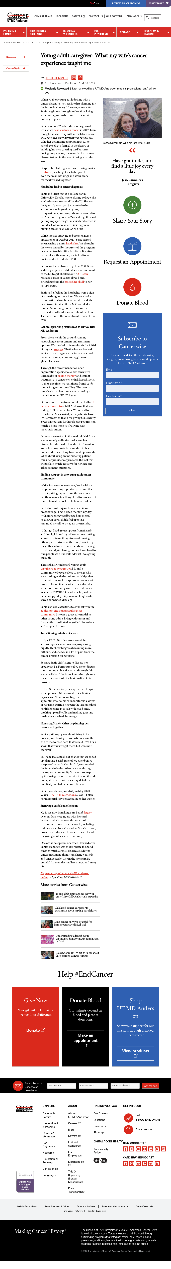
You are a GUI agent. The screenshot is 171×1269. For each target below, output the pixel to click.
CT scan (83, 274)
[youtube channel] (138, 1148)
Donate (33, 1030)
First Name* (114, 383)
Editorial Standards (74, 1144)
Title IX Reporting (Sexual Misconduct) (75, 1177)
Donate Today (156, 3)
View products (135, 1050)
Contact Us (96, 16)
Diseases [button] (11, 56)
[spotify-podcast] (132, 1163)
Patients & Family (9, 32)
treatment (46, 172)
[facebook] (125, 1148)
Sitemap (99, 1132)
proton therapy (67, 376)
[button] (73, 76)
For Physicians (101, 32)
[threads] (163, 1148)
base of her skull (74, 282)
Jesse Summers (57, 78)
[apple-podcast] (125, 1163)
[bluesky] (157, 1148)
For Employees (75, 1153)
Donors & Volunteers (70, 32)
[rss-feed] (157, 1163)
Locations (99, 1119)
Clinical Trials (43, 16)
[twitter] (132, 1148)
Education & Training (151, 32)
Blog (71, 1129)
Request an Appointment (126, 3)
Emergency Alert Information (115, 1206)
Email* (110, 370)
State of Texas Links (144, 1206)
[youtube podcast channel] (138, 1163)
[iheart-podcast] (151, 1163)
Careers (77, 16)
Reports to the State (86, 1206)
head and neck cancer (66, 130)
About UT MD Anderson (79, 1115)
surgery (58, 349)
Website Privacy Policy (27, 1206)
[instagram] (144, 1148)
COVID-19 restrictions (62, 795)
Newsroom (74, 1135)
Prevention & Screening (38, 32)
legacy (88, 812)
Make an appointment (85, 1038)
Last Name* (114, 396)
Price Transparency (76, 1190)
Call (147, 1118)
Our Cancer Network (73, 1211)
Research (125, 32)
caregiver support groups (56, 568)
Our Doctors (114, 16)
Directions (100, 1126)
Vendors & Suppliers (97, 1211)
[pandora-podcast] (144, 1163)
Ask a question (144, 1129)
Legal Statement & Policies (57, 1206)
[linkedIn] (151, 1148)
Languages (132, 16)
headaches (72, 243)
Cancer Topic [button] (13, 68)
